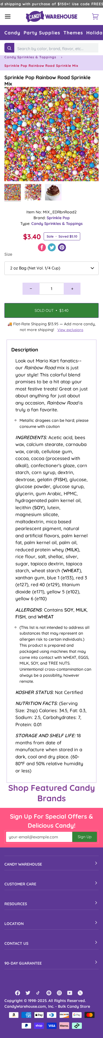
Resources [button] (15, 903)
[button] (12, 32)
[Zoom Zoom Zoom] (51, 134)
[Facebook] (17, 992)
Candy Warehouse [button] (23, 864)
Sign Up (84, 836)
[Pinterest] (48, 992)
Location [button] (14, 923)
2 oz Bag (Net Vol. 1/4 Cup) (35, 268)
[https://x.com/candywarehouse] (80, 992)
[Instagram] (59, 992)
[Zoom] (15, 171)
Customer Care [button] (20, 884)
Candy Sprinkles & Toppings (30, 57)
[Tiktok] (38, 992)
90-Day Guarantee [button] (23, 963)
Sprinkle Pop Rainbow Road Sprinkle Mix (47, 80)
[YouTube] (69, 992)
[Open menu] (12, 16)
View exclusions (70, 329)
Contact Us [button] (16, 943)
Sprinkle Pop (58, 217)
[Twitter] (28, 992)
